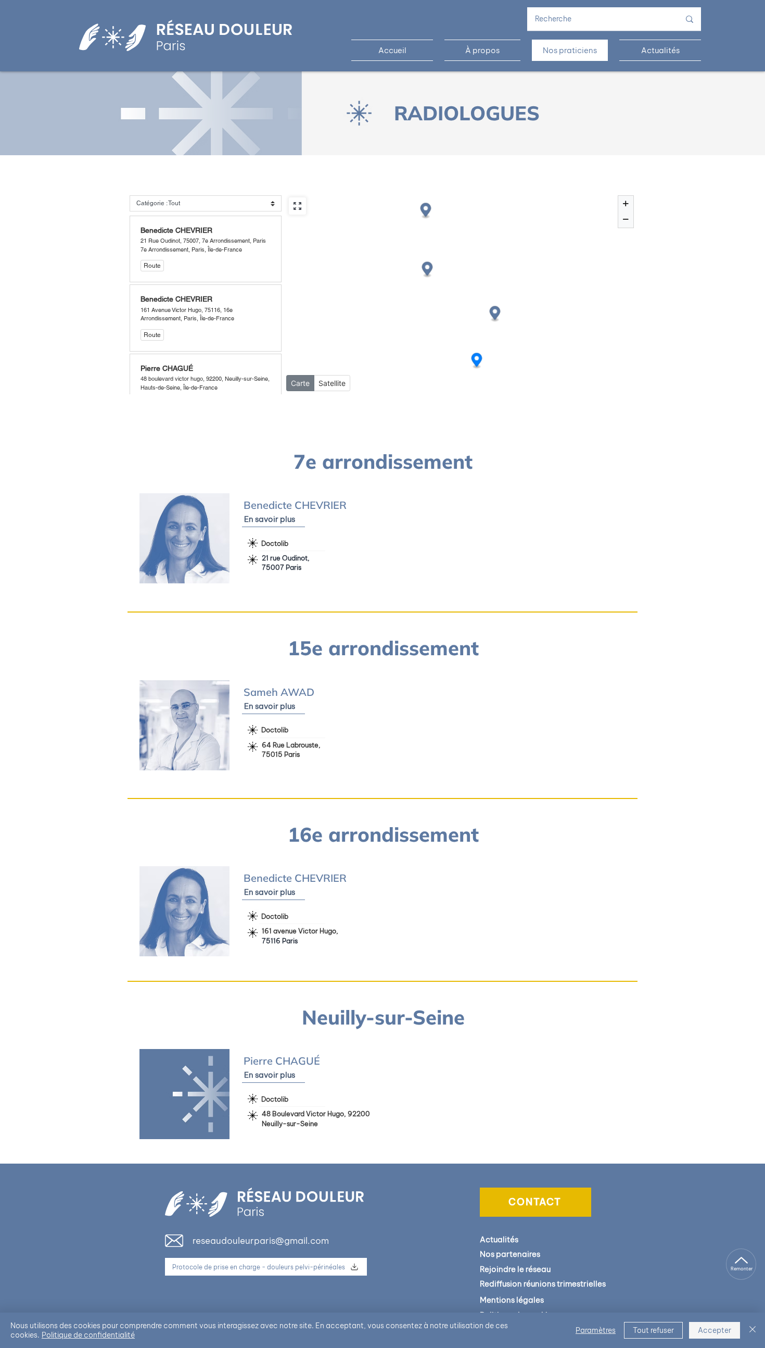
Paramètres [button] (596, 1330)
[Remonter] (741, 1264)
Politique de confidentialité (88, 1335)
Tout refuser (653, 1330)
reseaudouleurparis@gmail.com (261, 1240)
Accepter (714, 1330)
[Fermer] (752, 1330)
